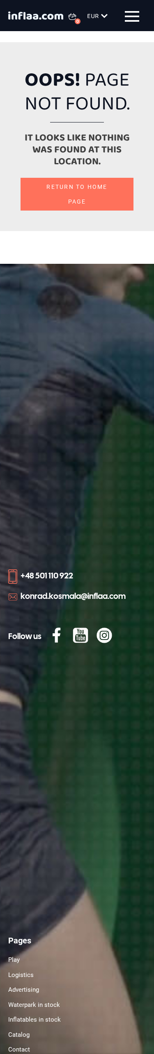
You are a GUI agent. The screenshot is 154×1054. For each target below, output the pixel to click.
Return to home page (76, 194)
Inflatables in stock (34, 1019)
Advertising (23, 989)
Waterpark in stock (34, 1005)
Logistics (21, 975)
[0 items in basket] (77, 16)
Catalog (19, 1034)
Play (14, 959)
